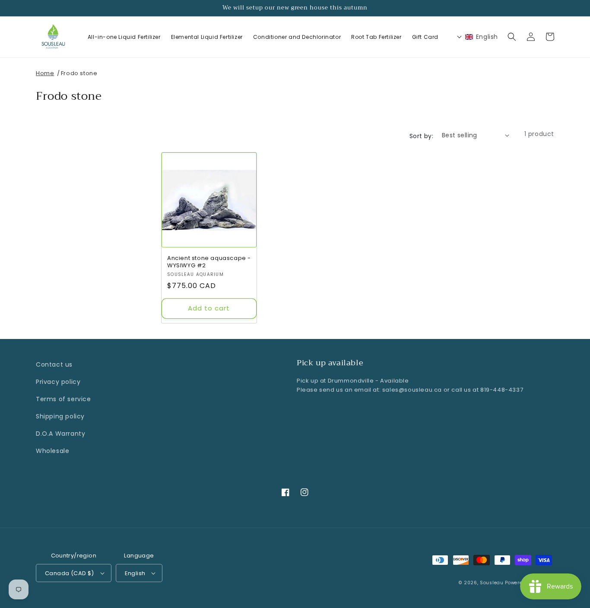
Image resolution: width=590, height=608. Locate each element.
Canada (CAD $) (69, 573)
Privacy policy (58, 381)
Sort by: (421, 136)
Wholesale (52, 450)
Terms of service (63, 399)
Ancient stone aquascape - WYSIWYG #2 (209, 262)
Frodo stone (79, 73)
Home (45, 73)
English (135, 573)
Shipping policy (60, 416)
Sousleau (492, 583)
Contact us (54, 364)
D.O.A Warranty (60, 433)
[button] (511, 36)
